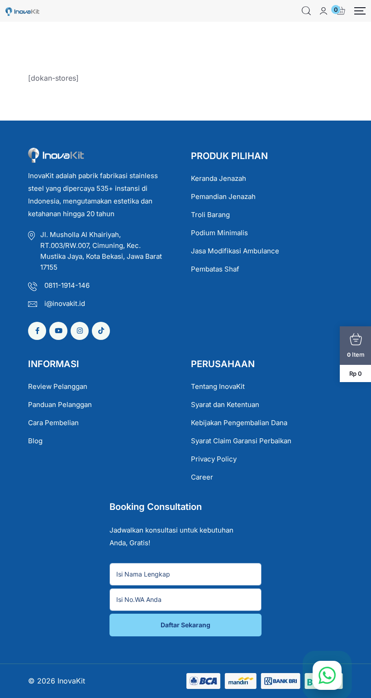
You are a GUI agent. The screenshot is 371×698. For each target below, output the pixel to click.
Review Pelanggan (57, 386)
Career (202, 477)
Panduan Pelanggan (60, 404)
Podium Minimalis (219, 232)
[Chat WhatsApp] (327, 675)
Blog (35, 440)
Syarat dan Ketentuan (225, 404)
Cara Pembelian (53, 422)
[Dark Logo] (22, 11)
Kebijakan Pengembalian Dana (239, 422)
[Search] (306, 10)
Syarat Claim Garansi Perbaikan (241, 440)
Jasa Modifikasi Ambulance (235, 251)
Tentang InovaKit (218, 386)
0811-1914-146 (67, 285)
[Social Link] (37, 331)
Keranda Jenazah (218, 178)
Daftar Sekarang (185, 625)
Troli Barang (210, 214)
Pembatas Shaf (215, 269)
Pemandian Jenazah (223, 196)
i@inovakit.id (64, 303)
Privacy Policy (214, 459)
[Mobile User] (323, 10)
